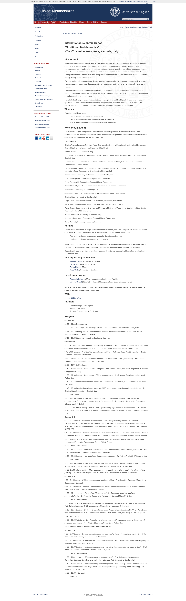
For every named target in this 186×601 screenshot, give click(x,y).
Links (96, 22)
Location (38, 81)
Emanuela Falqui (76, 279)
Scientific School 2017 (42, 124)
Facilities (74, 22)
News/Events (39, 103)
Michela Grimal (76, 282)
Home (37, 22)
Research (45, 22)
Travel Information (41, 88)
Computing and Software (43, 85)
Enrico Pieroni (75, 267)
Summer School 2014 (42, 117)
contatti (36, 594)
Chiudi (154, 2)
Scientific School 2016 (42, 120)
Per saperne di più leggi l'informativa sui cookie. (132, 2)
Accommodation (40, 92)
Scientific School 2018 (42, 127)
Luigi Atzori (74, 264)
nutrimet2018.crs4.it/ (73, 298)
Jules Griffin (74, 270)
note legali (142, 594)
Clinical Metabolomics (57, 11)
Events (89, 22)
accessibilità (44, 594)
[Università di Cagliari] (130, 12)
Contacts (104, 22)
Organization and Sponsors (44, 99)
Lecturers (38, 74)
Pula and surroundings (42, 96)
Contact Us (38, 106)
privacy (150, 594)
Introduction (133, 27)
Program (37, 70)
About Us (54, 22)
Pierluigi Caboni (76, 261)
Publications (64, 22)
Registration (39, 78)
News (82, 22)
